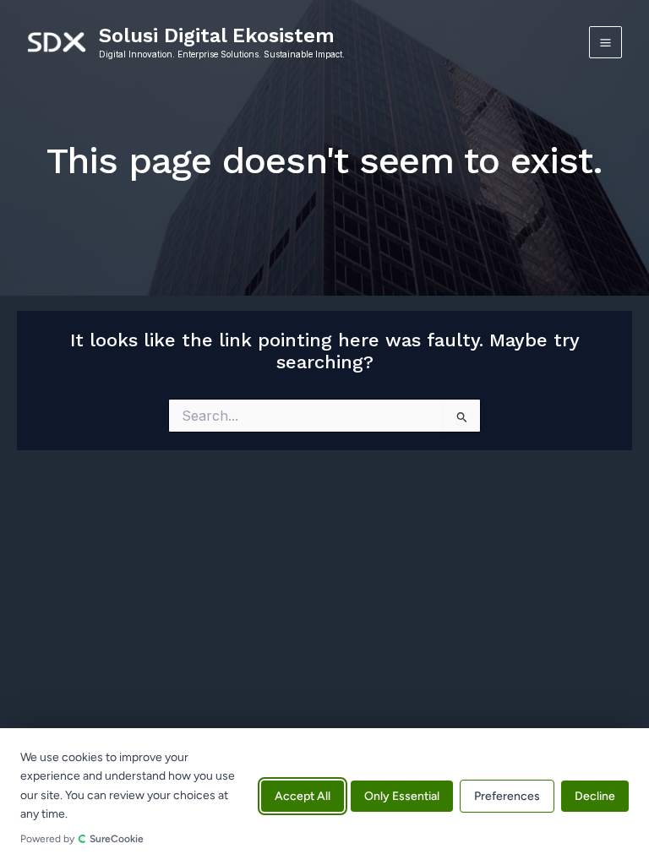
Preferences (507, 797)
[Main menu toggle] (605, 42)
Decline (595, 797)
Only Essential (401, 797)
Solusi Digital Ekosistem (217, 35)
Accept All (302, 797)
